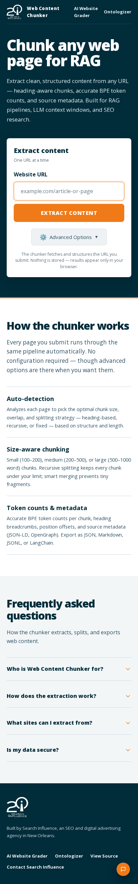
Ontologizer (117, 12)
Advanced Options (69, 237)
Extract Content (69, 213)
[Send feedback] (123, 869)
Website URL (31, 174)
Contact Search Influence (35, 867)
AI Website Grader (86, 11)
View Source (104, 856)
